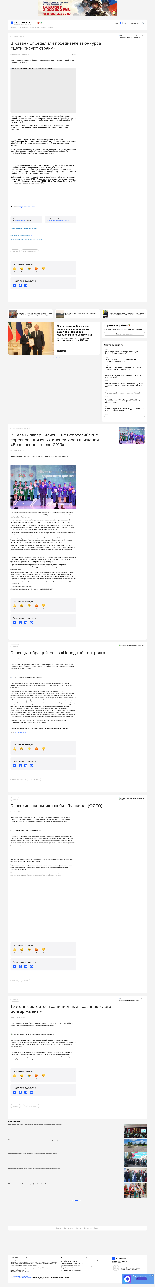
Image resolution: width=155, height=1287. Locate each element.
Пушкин (25, 980)
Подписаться (141, 1279)
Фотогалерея (23, 27)
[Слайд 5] (59, 357)
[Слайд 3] (53, 357)
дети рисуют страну (30, 251)
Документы (88, 1228)
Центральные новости (20, 428)
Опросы (78, 1228)
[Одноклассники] (20, 285)
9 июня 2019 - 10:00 (15, 811)
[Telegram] (25, 285)
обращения (35, 779)
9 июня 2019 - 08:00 (15, 1017)
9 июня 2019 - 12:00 (15, 658)
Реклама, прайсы (47, 27)
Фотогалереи (68, 1228)
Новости (15, 646)
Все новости (125, 418)
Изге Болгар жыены (31, 1106)
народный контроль (19, 779)
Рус (116, 23)
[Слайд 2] (50, 357)
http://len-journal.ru (20, 732)
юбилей (15, 980)
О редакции (34, 27)
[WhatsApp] (31, 622)
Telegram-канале (19, 220)
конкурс (15, 251)
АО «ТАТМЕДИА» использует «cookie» (21, 1277)
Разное (96, 1228)
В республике (17, 37)
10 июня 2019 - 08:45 (15, 450)
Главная (13, 27)
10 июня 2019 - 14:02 (15, 54)
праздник (15, 1106)
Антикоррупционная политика (19, 1276)
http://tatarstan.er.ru (27, 207)
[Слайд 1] (47, 357)
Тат (125, 23)
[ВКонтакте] (14, 285)
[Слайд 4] (56, 357)
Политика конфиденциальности (19, 1280)
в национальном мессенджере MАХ (58, 220)
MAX (32, 235)
